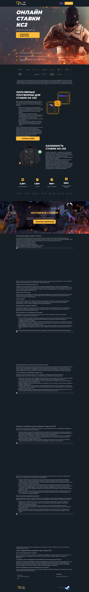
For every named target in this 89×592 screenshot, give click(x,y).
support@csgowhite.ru (62, 576)
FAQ (18, 578)
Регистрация (68, 3)
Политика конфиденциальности (23, 576)
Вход (61, 3)
